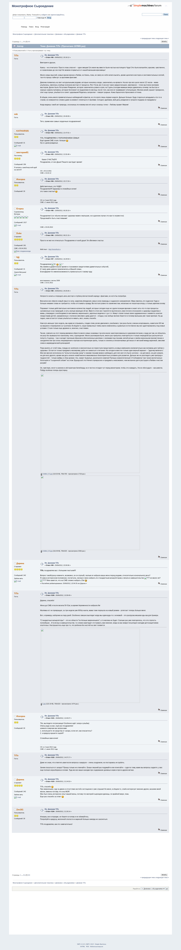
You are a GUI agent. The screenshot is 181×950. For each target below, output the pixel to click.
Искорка (20, 179)
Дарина (20, 563)
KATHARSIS (22, 131)
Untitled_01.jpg (47, 474)
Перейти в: (136, 889)
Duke (18, 233)
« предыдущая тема (147, 38)
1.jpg (44, 704)
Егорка (19, 208)
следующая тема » (162, 38)
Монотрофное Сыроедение (32, 6)
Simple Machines (100, 944)
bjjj (17, 257)
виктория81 (22, 152)
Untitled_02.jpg (47, 551)
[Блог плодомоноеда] (22, 251)
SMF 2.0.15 (81, 944)
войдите (44, 15)
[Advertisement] (90, 853)
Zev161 (19, 809)
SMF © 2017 (90, 944)
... (22, 41)
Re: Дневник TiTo (52, 55)
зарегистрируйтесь (57, 15)
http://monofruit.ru (55, 249)
